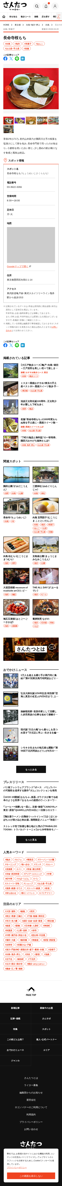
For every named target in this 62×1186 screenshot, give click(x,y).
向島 (47, 24)
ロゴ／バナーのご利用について (31, 1107)
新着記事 (15, 1007)
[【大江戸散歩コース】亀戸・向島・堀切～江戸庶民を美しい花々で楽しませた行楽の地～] (31, 370)
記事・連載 (15, 1018)
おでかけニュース (15, 1049)
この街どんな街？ (15, 1039)
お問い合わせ (31, 1129)
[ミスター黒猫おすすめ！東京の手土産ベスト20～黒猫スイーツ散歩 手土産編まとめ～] (31, 388)
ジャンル (15, 1060)
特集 (15, 1028)
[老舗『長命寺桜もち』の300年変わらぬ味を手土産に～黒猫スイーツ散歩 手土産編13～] (31, 425)
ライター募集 (31, 1085)
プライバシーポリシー (31, 1121)
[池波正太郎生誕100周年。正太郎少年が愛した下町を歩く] (31, 407)
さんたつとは (31, 1077)
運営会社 (31, 1099)
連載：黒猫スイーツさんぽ (32, 426)
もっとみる (31, 769)
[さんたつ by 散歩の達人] (15, 6)
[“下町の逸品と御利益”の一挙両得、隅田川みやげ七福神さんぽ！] (31, 443)
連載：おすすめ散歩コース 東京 (34, 372)
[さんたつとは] (31, 649)
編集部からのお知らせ (31, 1092)
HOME (6, 24)
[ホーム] (4, 16)
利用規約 (31, 1114)
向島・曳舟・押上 (33, 24)
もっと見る (31, 839)
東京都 (18, 24)
